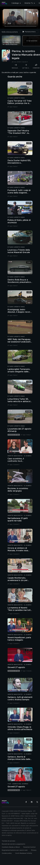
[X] (37, 802)
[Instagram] (32, 802)
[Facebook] (26, 802)
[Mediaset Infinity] (4, 3)
